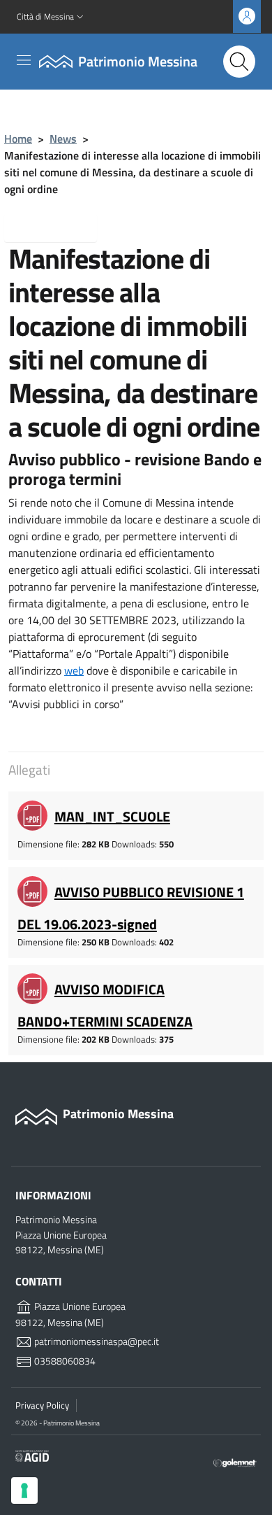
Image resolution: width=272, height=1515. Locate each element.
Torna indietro (61, 227)
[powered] (235, 1461)
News (63, 138)
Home (18, 138)
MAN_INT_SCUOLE (112, 816)
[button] (51, 17)
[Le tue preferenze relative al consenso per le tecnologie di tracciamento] (24, 1490)
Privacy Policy (42, 1405)
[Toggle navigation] (23, 60)
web (74, 670)
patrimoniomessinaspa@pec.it (95, 1341)
